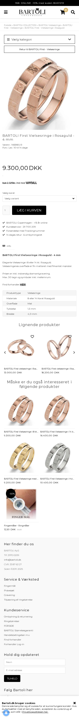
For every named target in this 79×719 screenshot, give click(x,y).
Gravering (9, 595)
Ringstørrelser (11, 621)
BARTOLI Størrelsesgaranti (18, 630)
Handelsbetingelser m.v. (17, 635)
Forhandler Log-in (14, 644)
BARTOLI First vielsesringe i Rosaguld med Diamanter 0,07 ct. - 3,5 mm (58, 368)
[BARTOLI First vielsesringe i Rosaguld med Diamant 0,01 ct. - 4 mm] (21, 348)
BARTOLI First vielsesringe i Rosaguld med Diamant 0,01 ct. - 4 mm (21, 368)
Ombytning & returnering (18, 616)
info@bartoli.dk (12, 559)
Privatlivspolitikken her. (35, 711)
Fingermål (10, 585)
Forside (7, 25)
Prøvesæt (9, 590)
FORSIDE (9, 625)
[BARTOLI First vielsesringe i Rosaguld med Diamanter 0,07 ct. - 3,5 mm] (58, 348)
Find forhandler (12, 639)
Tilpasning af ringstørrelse (18, 599)
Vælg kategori (22, 39)
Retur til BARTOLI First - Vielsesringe (39, 49)
